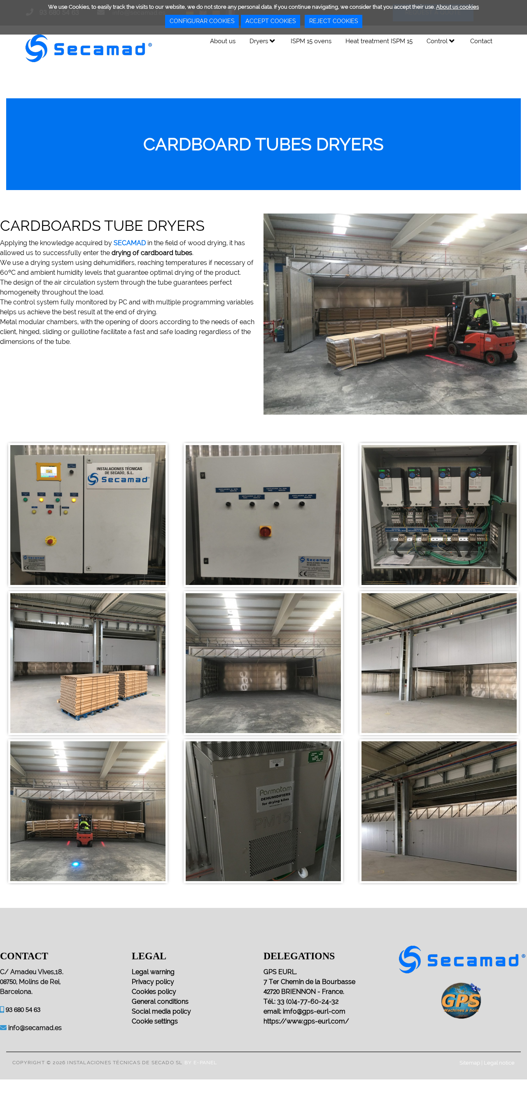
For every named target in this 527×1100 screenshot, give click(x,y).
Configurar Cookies (201, 21)
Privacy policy (153, 982)
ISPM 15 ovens (311, 40)
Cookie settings (155, 1021)
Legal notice (499, 1062)
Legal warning (153, 972)
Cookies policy (154, 992)
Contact (481, 40)
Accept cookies (270, 21)
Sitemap (469, 1062)
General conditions (160, 1001)
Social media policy (161, 1011)
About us (223, 40)
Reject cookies (333, 21)
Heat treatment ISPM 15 (379, 40)
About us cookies (457, 7)
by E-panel (200, 1062)
